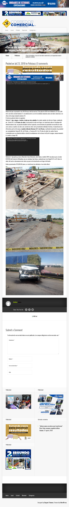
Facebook (29, 309)
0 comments (42, 63)
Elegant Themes (48, 503)
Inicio (6, 30)
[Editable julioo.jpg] (34, 74)
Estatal (18, 30)
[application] (33, 95)
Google (26, 309)
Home (7, 56)
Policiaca (17, 56)
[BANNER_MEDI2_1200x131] (34, 7)
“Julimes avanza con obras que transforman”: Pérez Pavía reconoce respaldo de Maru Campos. (51, 428)
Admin (19, 302)
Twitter (32, 309)
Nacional (24, 30)
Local (12, 30)
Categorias (32, 30)
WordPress (64, 503)
